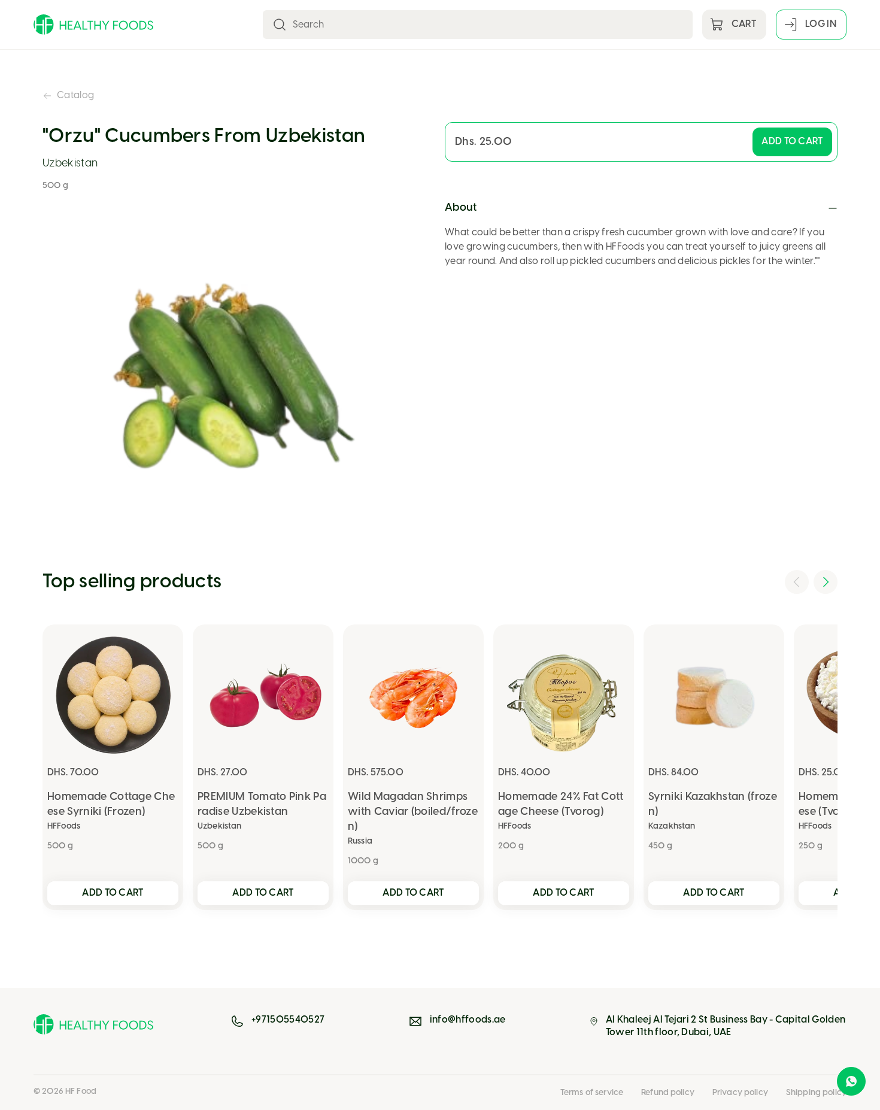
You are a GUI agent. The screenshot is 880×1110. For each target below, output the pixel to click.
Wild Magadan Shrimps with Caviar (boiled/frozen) (413, 812)
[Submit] (279, 24)
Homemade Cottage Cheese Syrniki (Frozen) (111, 804)
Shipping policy (816, 1092)
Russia (360, 841)
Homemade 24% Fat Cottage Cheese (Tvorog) (561, 804)
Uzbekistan (70, 163)
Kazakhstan (671, 826)
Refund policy (667, 1092)
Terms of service (591, 1092)
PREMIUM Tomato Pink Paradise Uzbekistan (262, 804)
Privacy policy (740, 1092)
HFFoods (63, 826)
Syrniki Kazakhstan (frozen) (712, 804)
